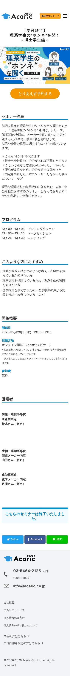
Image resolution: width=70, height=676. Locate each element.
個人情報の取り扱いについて (21, 625)
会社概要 (9, 602)
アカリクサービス (14, 610)
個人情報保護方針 (14, 617)
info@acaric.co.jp (29, 586)
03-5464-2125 (27, 571)
